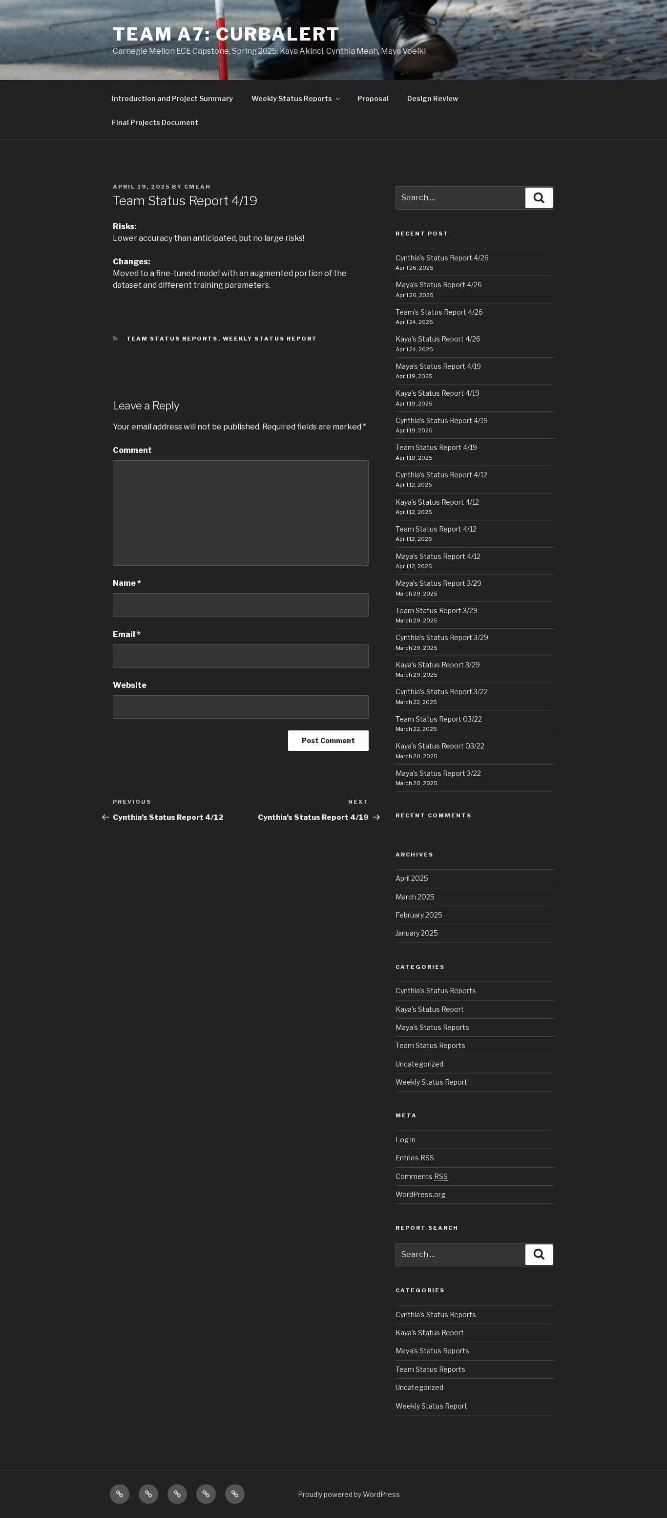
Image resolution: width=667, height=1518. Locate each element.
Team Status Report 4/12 (436, 529)
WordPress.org (420, 1194)
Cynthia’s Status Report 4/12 (441, 474)
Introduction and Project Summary (172, 98)
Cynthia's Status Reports (436, 990)
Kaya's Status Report (430, 1009)
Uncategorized (419, 1064)
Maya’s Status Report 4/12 (438, 556)
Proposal (373, 98)
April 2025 (412, 878)
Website (129, 685)
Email (127, 634)
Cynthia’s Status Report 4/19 (442, 420)
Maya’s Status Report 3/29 (438, 583)
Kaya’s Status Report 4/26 (438, 339)
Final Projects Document (155, 122)
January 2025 (417, 933)
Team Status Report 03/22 (439, 719)
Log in (406, 1139)
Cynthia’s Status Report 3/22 (442, 691)
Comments (422, 1176)
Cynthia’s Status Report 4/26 (442, 258)
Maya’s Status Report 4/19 (438, 366)
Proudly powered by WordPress (349, 1494)
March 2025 (415, 897)
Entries (415, 1158)
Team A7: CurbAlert (226, 34)
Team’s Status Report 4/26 (439, 312)
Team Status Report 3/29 (437, 610)
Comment (132, 450)
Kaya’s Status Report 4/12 (437, 502)
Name (127, 583)
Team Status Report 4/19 (436, 447)
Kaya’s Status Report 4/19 (437, 393)
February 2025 (419, 915)
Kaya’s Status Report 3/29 (438, 665)
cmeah (197, 186)
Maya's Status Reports (432, 1027)
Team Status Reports (172, 338)
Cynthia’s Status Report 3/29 (442, 637)
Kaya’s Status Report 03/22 (440, 746)
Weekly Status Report (270, 338)
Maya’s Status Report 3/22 (438, 773)
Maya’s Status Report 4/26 (439, 284)
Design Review (432, 98)
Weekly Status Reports (291, 98)
